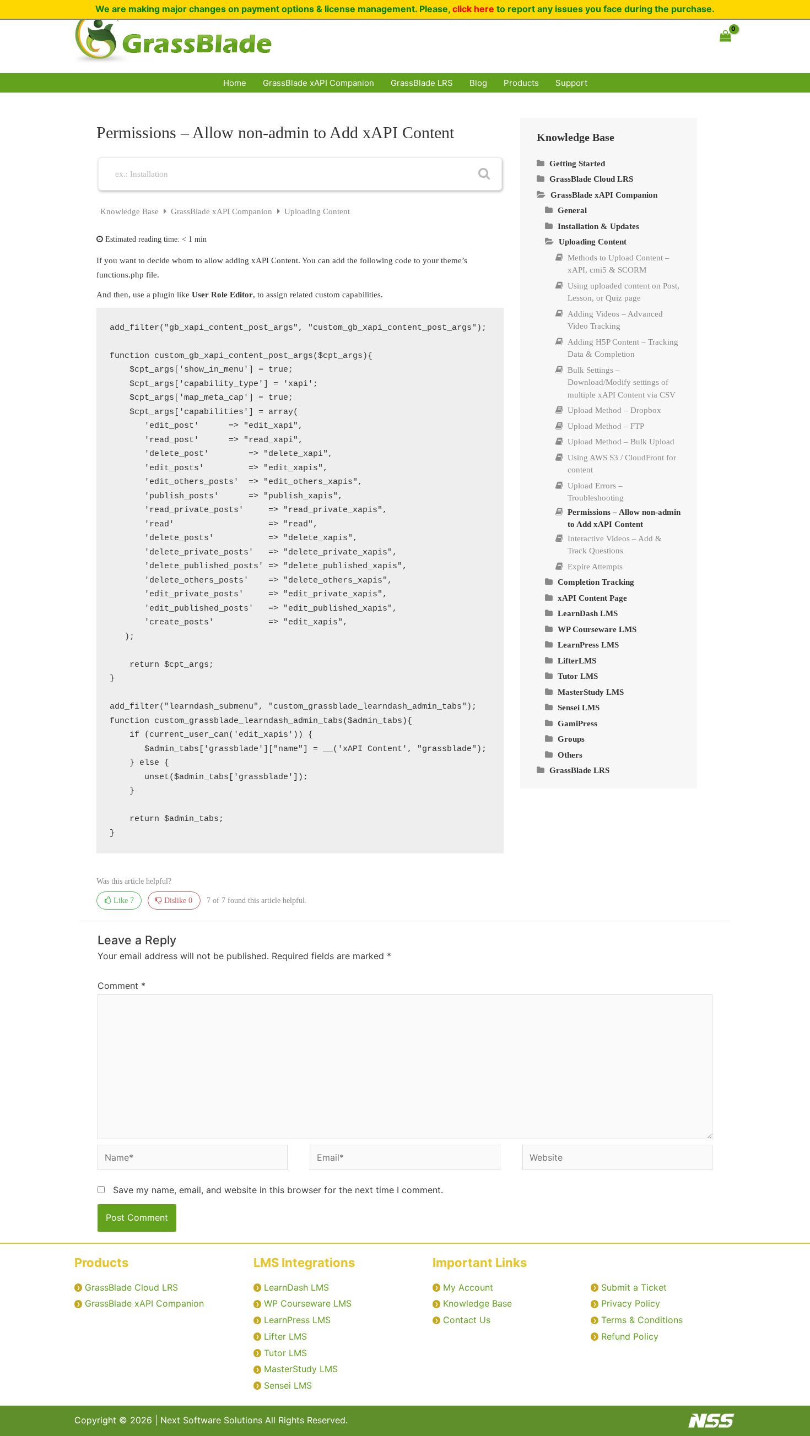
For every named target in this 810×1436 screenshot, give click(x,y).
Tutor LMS (285, 1352)
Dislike (177, 900)
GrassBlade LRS (422, 83)
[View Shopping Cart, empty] (725, 36)
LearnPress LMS (297, 1319)
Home (234, 83)
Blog (478, 83)
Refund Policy (629, 1336)
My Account (468, 1287)
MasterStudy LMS (301, 1368)
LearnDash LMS (296, 1287)
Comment (121, 985)
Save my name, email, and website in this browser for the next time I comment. (278, 1189)
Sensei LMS (288, 1385)
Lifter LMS (285, 1336)
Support (571, 83)
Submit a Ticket (634, 1287)
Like (122, 900)
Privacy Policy (630, 1303)
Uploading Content (317, 211)
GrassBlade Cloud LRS (131, 1287)
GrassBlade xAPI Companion (318, 83)
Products (521, 83)
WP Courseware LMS (308, 1303)
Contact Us (466, 1319)
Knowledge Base (130, 211)
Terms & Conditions (642, 1319)
